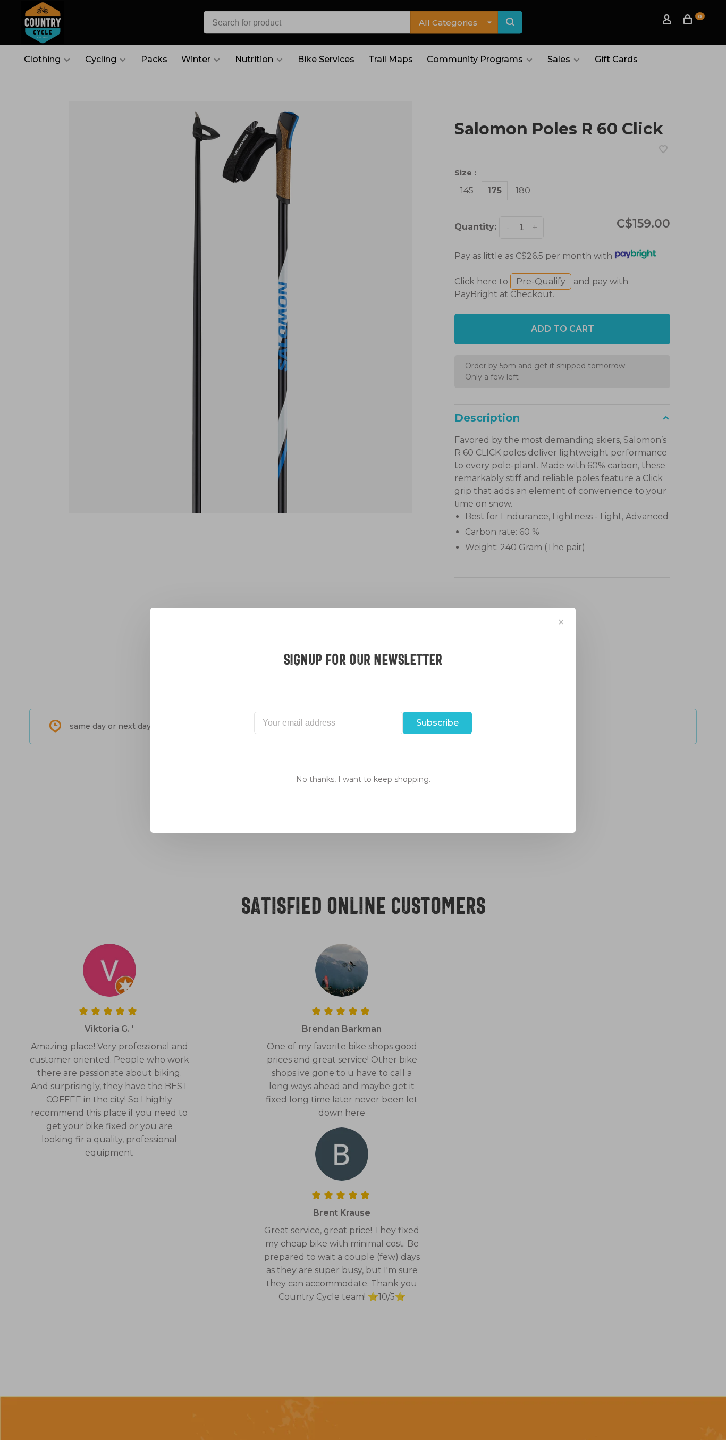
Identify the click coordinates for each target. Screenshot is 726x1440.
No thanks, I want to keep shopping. (363, 779)
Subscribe (437, 723)
